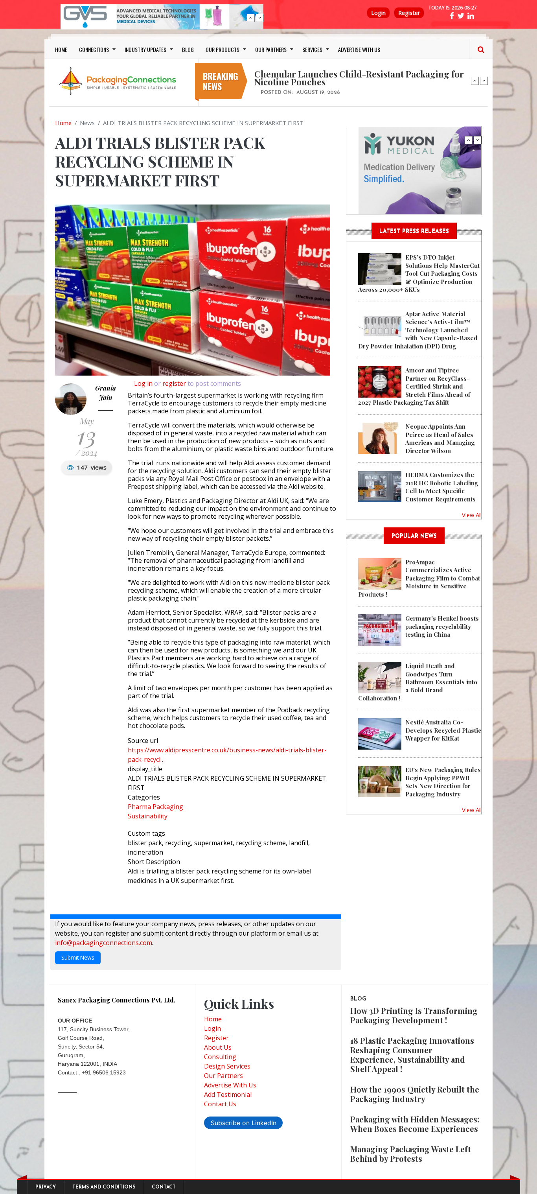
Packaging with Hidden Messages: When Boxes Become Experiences (414, 1124)
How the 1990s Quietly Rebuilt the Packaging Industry (414, 1094)
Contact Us (220, 1104)
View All (472, 515)
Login (378, 13)
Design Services (227, 1066)
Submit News (77, 957)
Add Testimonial (228, 1094)
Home (63, 123)
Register (409, 13)
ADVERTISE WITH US (359, 49)
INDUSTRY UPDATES (145, 49)
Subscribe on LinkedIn (243, 1123)
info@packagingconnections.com (103, 942)
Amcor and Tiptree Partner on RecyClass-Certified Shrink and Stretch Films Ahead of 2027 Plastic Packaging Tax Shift (414, 386)
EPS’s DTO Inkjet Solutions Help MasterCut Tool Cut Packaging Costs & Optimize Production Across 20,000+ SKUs (419, 273)
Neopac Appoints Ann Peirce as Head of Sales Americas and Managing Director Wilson (439, 438)
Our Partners (223, 1075)
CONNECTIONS (94, 49)
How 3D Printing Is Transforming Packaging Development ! (414, 1015)
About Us (218, 1047)
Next (260, 18)
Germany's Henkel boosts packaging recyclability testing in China (442, 626)
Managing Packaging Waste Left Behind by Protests (410, 1154)
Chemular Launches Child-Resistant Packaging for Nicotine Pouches (359, 78)
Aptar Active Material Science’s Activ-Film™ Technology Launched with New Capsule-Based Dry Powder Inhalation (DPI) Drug (418, 330)
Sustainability (147, 816)
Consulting (220, 1056)
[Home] (119, 80)
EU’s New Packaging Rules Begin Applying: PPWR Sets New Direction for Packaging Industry (443, 782)
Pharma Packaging (155, 806)
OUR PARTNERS (271, 49)
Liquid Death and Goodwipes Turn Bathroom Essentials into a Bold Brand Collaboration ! (417, 682)
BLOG (188, 49)
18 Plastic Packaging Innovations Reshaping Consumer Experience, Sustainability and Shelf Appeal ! (412, 1054)
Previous (251, 18)
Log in (143, 383)
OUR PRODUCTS (222, 49)
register (174, 383)
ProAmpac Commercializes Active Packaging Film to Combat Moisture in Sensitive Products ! (419, 578)
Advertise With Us (230, 1085)
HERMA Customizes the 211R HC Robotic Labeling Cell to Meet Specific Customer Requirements (441, 487)
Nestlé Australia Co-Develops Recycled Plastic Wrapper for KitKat (443, 730)
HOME (61, 49)
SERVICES (312, 49)
